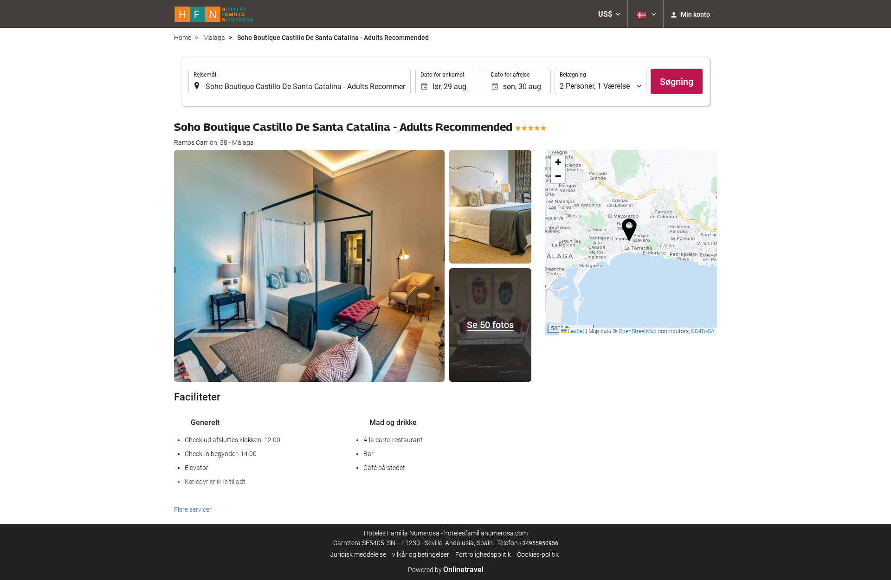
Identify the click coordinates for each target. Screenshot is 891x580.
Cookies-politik (538, 554)
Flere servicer (193, 509)
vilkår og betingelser (420, 554)
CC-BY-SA (703, 331)
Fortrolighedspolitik (483, 554)
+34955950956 (538, 543)
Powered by (446, 570)
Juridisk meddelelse (358, 554)
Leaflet (575, 331)
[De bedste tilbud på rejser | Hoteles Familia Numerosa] (214, 14)
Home (182, 37)
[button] (609, 14)
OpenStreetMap (638, 331)
